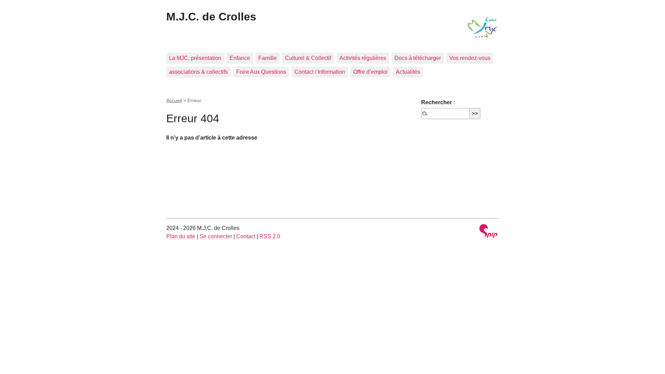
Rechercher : (438, 102)
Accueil (174, 100)
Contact (245, 236)
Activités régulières (362, 58)
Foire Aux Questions (261, 72)
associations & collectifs (198, 72)
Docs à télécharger (417, 58)
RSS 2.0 (269, 236)
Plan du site (180, 236)
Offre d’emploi (370, 72)
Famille (267, 58)
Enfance (240, 58)
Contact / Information (319, 72)
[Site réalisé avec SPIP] (488, 232)
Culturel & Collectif (308, 58)
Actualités (408, 72)
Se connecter (216, 236)
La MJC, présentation (195, 58)
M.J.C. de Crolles (211, 16)
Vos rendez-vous (469, 58)
